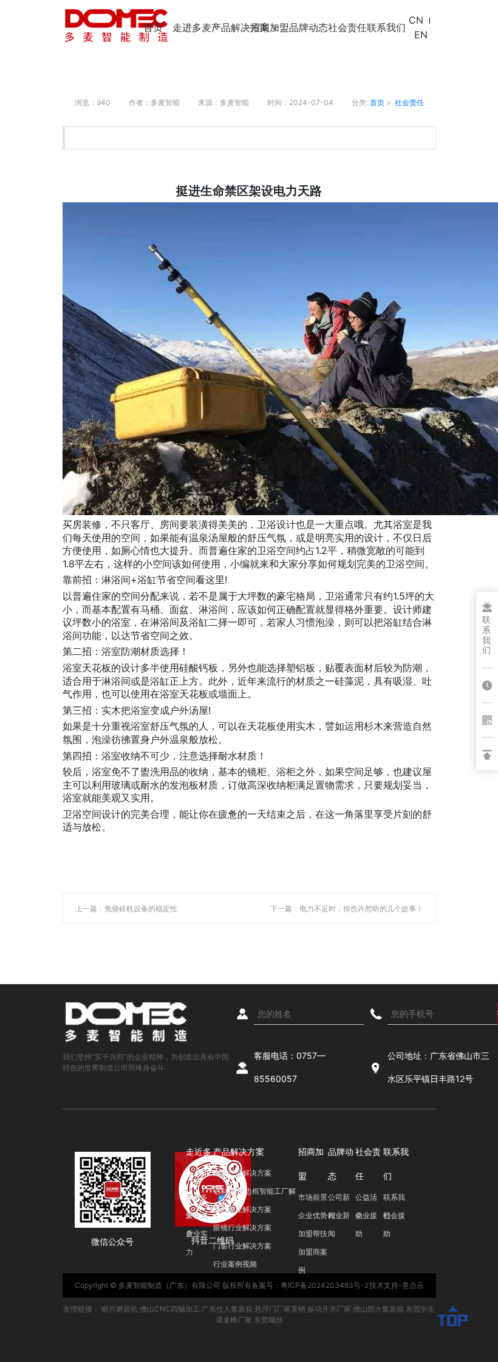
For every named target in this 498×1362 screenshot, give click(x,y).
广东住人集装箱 (227, 1308)
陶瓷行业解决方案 (242, 1172)
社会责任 (347, 27)
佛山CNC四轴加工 (170, 1308)
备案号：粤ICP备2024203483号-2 (310, 1285)
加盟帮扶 (312, 1233)
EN (421, 35)
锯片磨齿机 (119, 1308)
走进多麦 (191, 27)
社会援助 (394, 1218)
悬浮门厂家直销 (279, 1308)
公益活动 (366, 1199)
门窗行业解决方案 (242, 1245)
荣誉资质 (197, 1218)
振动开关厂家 (329, 1308)
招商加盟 (269, 27)
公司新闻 (339, 1199)
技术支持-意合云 (396, 1285)
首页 (153, 27)
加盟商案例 (312, 1254)
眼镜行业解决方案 (242, 1227)
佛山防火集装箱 (378, 1308)
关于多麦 (197, 1199)
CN (416, 20)
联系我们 (386, 27)
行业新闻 (339, 1218)
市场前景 (312, 1197)
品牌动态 (308, 27)
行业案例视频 (235, 1263)
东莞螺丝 (268, 1319)
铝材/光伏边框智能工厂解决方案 (254, 1193)
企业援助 (366, 1218)
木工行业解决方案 (242, 1209)
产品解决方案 (230, 27)
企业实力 (197, 1236)
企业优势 (312, 1215)
